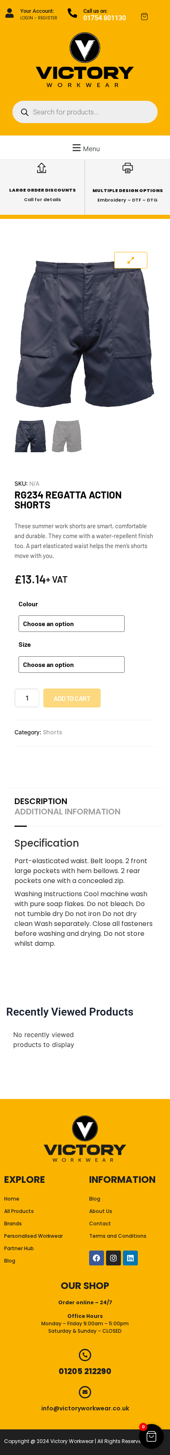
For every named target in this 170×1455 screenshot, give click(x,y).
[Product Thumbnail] (130, 260)
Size (25, 644)
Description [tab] (40, 801)
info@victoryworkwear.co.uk (85, 1408)
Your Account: (37, 11)
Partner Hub (19, 1248)
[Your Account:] (9, 13)
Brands (13, 1223)
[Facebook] (96, 1258)
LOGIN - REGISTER (38, 18)
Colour (28, 604)
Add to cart (72, 698)
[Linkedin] (130, 1258)
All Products (19, 1211)
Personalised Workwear (33, 1235)
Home (11, 1198)
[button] (85, 147)
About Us (100, 1211)
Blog (9, 1260)
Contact (100, 1223)
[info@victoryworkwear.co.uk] (85, 1392)
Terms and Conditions (117, 1235)
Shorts (52, 732)
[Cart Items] (151, 16)
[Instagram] (113, 1258)
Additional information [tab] (67, 811)
